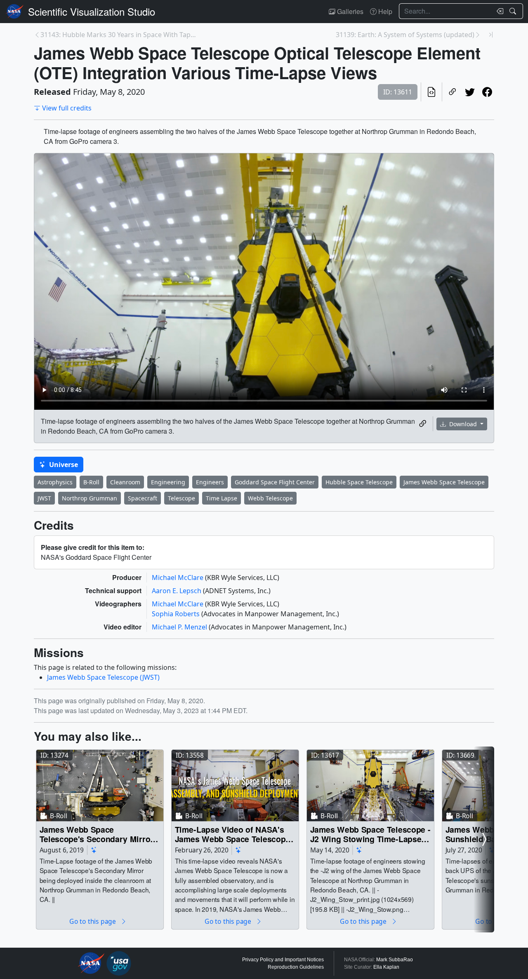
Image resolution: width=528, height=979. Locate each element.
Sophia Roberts (176, 613)
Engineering (168, 482)
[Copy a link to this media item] (422, 423)
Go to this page (93, 921)
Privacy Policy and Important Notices (283, 960)
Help (384, 11)
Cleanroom (125, 482)
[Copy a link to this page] (453, 92)
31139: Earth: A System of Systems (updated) (405, 34)
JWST (44, 498)
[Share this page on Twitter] (470, 91)
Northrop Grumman (89, 498)
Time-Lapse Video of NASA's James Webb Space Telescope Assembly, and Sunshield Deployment (232, 834)
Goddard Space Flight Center (275, 482)
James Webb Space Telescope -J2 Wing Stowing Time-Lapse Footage (370, 834)
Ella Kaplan (386, 967)
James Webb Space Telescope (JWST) (103, 677)
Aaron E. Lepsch (177, 590)
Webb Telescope (270, 498)
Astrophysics (55, 482)
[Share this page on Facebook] (487, 91)
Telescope (181, 498)
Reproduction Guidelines (296, 967)
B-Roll (91, 482)
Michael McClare (178, 577)
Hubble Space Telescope (359, 482)
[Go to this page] (99, 786)
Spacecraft (142, 498)
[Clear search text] (498, 11)
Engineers (210, 482)
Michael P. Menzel (180, 627)
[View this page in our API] (431, 91)
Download (463, 424)
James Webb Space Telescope (444, 482)
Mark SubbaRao (394, 960)
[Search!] (513, 11)
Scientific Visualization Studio (91, 11)
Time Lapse (221, 498)
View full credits (67, 108)
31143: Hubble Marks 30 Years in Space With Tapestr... (119, 34)
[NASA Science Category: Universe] (94, 850)
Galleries (349, 11)
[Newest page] (491, 35)
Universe (62, 464)
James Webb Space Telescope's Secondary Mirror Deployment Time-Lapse (96, 834)
